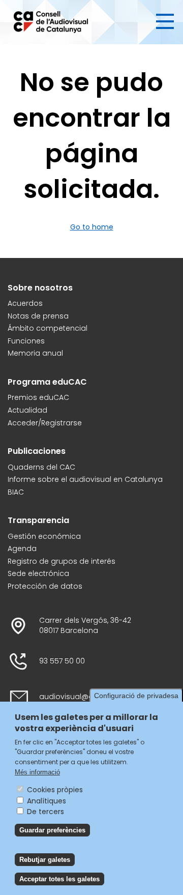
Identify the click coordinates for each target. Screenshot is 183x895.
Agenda (22, 549)
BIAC (16, 492)
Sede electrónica (38, 574)
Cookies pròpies (55, 790)
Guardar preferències (52, 830)
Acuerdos (25, 303)
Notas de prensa (38, 316)
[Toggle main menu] (165, 21)
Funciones (26, 341)
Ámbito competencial (47, 328)
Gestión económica (44, 536)
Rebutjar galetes (44, 859)
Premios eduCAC (38, 397)
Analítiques (46, 801)
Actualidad (27, 410)
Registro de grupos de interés (61, 561)
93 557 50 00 (62, 661)
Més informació (37, 772)
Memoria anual (35, 353)
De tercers (45, 811)
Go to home (91, 227)
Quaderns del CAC (41, 467)
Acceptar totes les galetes (59, 879)
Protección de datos (45, 586)
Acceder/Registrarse (45, 423)
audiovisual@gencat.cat (84, 697)
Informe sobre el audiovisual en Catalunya (85, 479)
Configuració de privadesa (136, 695)
